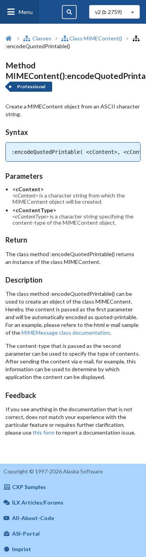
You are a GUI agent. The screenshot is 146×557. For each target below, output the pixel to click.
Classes (41, 38)
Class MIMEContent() (95, 38)
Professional (31, 86)
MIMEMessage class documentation (65, 332)
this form (44, 432)
